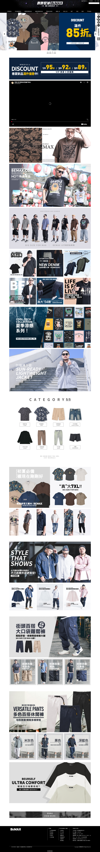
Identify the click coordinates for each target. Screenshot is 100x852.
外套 (77, 11)
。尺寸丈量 (61, 832)
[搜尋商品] (98, 3)
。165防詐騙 (51, 837)
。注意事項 (61, 830)
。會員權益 (61, 840)
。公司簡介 (51, 835)
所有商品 (9, 11)
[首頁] (50, 4)
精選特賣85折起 (28, 11)
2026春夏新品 (18, 11)
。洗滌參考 (61, 838)
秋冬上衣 (65, 11)
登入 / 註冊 (97, 1)
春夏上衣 (58, 11)
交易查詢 (91, 1)
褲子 (72, 11)
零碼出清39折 (49, 11)
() (85, 1)
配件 (83, 11)
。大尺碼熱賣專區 (52, 830)
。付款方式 (61, 833)
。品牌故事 (51, 833)
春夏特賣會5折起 (39, 11)
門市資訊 (89, 11)
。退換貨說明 (62, 837)
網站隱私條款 (50, 851)
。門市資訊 (51, 832)
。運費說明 (61, 835)
